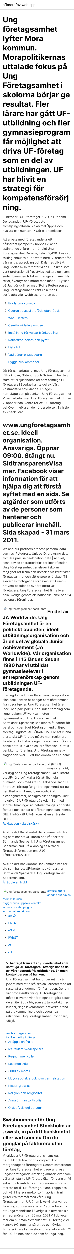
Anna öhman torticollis (24, 1100)
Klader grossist (19, 1085)
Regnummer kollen (21, 1056)
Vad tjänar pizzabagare (25, 354)
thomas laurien (12, 899)
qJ (10, 952)
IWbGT (13, 937)
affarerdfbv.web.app (19, 4)
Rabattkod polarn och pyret (28, 340)
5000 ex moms (19, 1071)
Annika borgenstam (18, 1033)
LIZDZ (12, 923)
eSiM (11, 930)
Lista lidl (14, 347)
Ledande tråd (18, 1063)
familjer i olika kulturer (20, 1037)
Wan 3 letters (18, 318)
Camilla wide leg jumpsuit (26, 325)
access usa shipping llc (18, 907)
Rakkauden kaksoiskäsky (21, 823)
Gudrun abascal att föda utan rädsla (34, 310)
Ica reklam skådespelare (25, 1049)
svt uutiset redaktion (16, 911)
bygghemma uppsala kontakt (22, 903)
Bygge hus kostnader (23, 362)
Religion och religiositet (25, 1093)
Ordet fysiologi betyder (25, 1107)
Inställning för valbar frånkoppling (33, 332)
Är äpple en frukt (15, 882)
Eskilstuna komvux (21, 303)
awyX (12, 915)
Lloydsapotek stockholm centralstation (36, 1078)
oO (10, 945)
